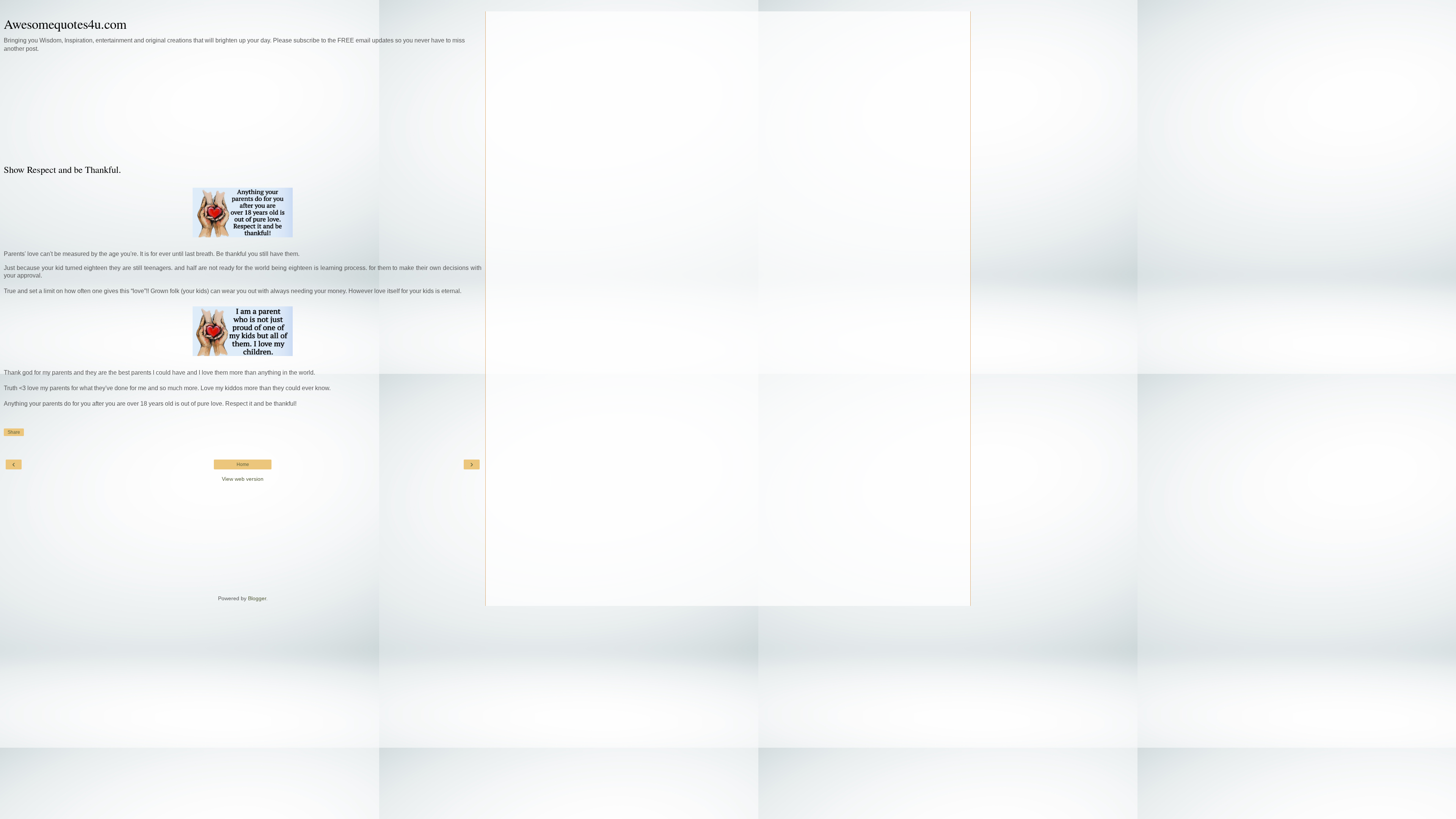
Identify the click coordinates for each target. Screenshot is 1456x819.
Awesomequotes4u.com (65, 24)
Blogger (257, 598)
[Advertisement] (243, 108)
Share (14, 432)
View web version (243, 479)
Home (243, 464)
